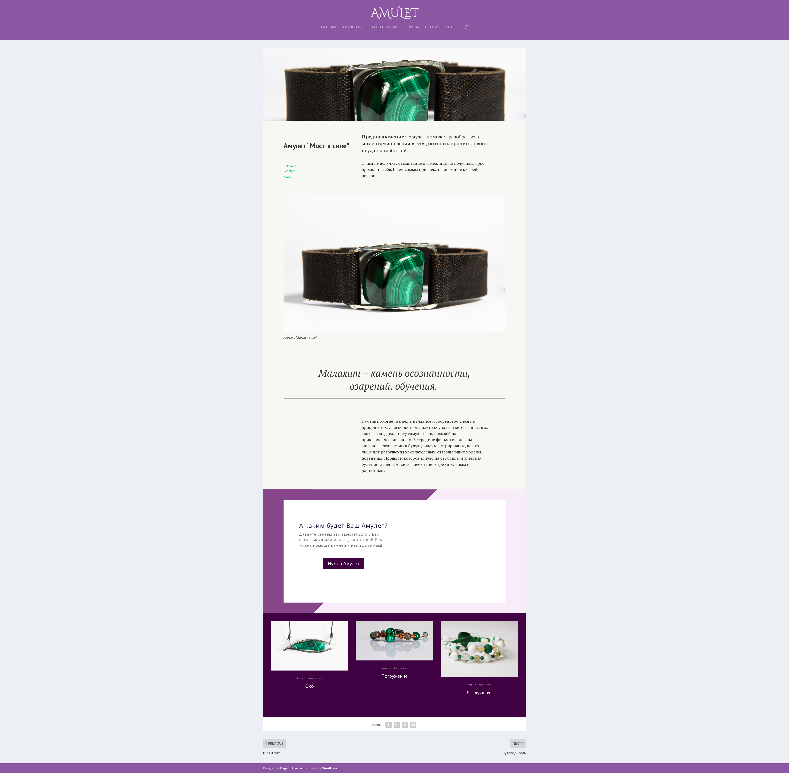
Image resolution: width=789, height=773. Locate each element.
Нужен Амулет (343, 563)
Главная (328, 27)
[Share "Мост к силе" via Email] (413, 725)
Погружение (394, 676)
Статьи (431, 27)
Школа (412, 27)
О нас (449, 27)
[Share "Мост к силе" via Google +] (397, 725)
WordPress (329, 768)
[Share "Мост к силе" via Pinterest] (405, 725)
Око (309, 686)
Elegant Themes (291, 768)
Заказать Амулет (384, 27)
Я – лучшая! (479, 692)
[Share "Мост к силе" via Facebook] (388, 725)
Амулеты (350, 27)
